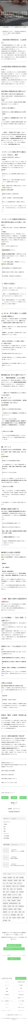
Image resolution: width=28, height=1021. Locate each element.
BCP (15, 889)
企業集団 (9, 894)
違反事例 (14, 917)
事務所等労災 (8, 886)
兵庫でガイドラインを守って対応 (9, 782)
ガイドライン (12, 792)
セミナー (4, 900)
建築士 (16, 911)
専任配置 (4, 877)
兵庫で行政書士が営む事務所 (8, 770)
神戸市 (7, 891)
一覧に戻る (14, 797)
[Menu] (25, 1)
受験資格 (15, 880)
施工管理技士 (10, 880)
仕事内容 (9, 906)
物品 (8, 889)
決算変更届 (10, 877)
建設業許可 (5, 911)
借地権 (9, 900)
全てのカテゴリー (7, 822)
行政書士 (3, 792)
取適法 (11, 883)
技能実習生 (14, 900)
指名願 (11, 889)
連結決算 (4, 894)
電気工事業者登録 (16, 897)
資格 (19, 903)
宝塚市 (4, 889)
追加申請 (18, 917)
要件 (22, 914)
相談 (6, 792)
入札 (9, 911)
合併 (7, 917)
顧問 (17, 877)
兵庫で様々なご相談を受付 (7, 774)
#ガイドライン (16, 808)
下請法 (15, 883)
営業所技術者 (21, 906)
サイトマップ (21, 1010)
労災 (4, 886)
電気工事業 (9, 897)
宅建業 (20, 911)
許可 (17, 891)
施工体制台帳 (19, 889)
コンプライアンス (6, 914)
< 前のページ (5, 797)
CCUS (7, 883)
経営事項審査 (6, 838)
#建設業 (10, 808)
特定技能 (18, 900)
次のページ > (23, 797)
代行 (4, 917)
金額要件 (4, 880)
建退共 (20, 894)
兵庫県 (18, 914)
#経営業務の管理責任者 (14, 811)
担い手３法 (19, 883)
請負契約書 (22, 886)
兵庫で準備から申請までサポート (9, 778)
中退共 (4, 897)
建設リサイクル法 (16, 886)
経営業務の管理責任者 (13, 903)
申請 (8, 792)
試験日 (20, 880)
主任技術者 (21, 891)
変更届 (23, 917)
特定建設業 (21, 877)
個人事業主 (5, 920)
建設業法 (19, 909)
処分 (21, 897)
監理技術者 (11, 909)
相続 (10, 917)
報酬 (13, 906)
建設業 (15, 909)
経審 (23, 880)
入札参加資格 (6, 835)
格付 (12, 911)
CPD (4, 883)
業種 (4, 831)
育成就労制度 (5, 903)
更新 (9, 920)
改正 (23, 911)
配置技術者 (5, 909)
